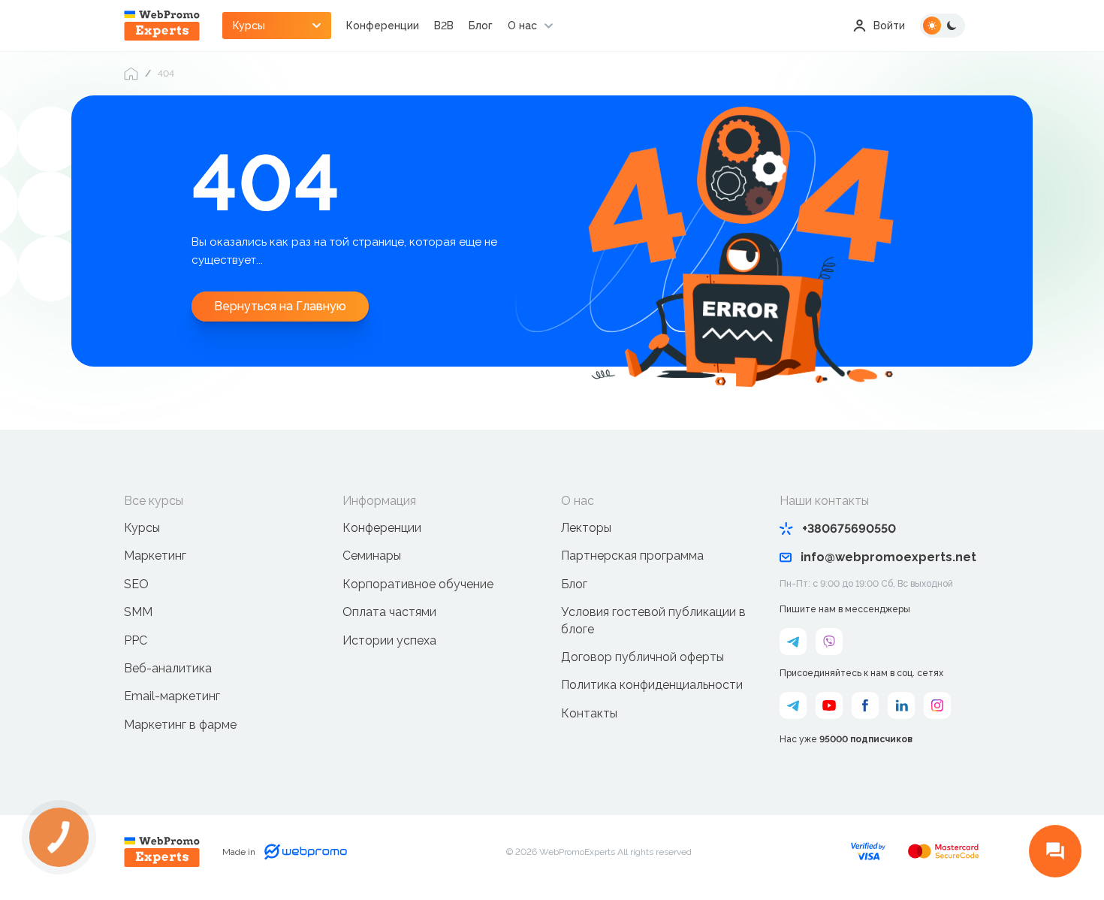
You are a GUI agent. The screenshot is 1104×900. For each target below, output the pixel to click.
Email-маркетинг (172, 696)
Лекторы (586, 528)
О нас (522, 26)
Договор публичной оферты (642, 657)
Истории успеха (389, 640)
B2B (444, 26)
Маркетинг (155, 555)
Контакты (589, 713)
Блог (481, 26)
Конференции (382, 26)
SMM (138, 612)
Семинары (371, 555)
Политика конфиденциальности (652, 685)
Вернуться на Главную (280, 306)
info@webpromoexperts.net (888, 557)
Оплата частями (389, 612)
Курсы (142, 528)
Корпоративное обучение (417, 584)
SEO (136, 584)
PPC (135, 640)
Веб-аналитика (168, 668)
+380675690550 (849, 528)
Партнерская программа (632, 555)
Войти (889, 26)
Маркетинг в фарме (180, 724)
